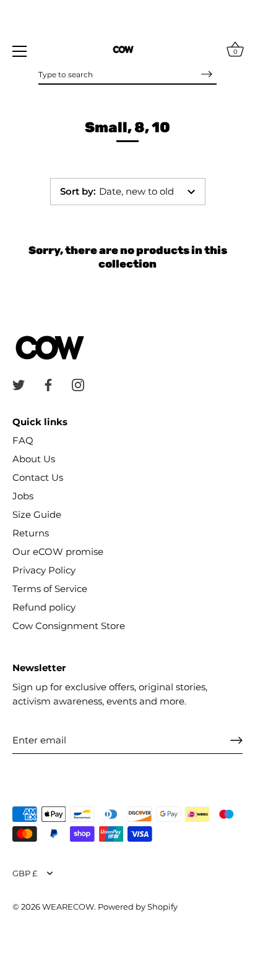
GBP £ (24, 873)
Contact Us (37, 477)
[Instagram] (78, 384)
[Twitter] (18, 384)
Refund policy (44, 607)
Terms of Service (49, 588)
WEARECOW (68, 907)
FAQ (22, 440)
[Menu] (19, 51)
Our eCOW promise (57, 551)
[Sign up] (236, 740)
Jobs (22, 496)
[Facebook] (48, 384)
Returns (30, 533)
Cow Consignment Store (68, 626)
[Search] (206, 74)
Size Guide (36, 514)
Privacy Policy (44, 570)
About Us (33, 459)
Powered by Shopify (138, 907)
